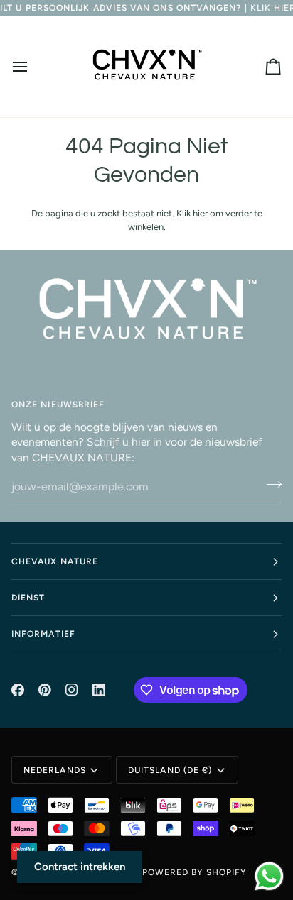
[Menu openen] (32, 66)
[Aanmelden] (270, 484)
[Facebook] (17, 690)
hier (200, 213)
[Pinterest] (44, 690)
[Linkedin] (98, 690)
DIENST (28, 598)
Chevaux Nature (54, 561)
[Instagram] (71, 690)
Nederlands (54, 770)
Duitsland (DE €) (170, 770)
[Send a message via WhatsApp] (269, 876)
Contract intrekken (79, 866)
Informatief (43, 634)
